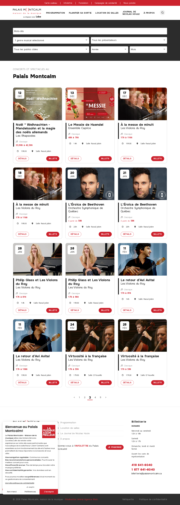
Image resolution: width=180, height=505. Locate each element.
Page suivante (105, 397)
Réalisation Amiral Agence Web (81, 499)
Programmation (55, 13)
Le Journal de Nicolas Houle (75, 433)
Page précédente (74, 397)
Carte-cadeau (51, 3)
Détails (23, 158)
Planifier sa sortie (80, 13)
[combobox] (51, 40)
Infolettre (68, 3)
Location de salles (106, 13)
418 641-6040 (142, 465)
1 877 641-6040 (143, 469)
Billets (54, 158)
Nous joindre (130, 3)
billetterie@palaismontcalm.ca (147, 473)
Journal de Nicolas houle (131, 12)
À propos (149, 13)
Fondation (83, 3)
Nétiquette (128, 499)
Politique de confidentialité (153, 499)
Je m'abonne (114, 447)
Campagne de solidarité (106, 3)
